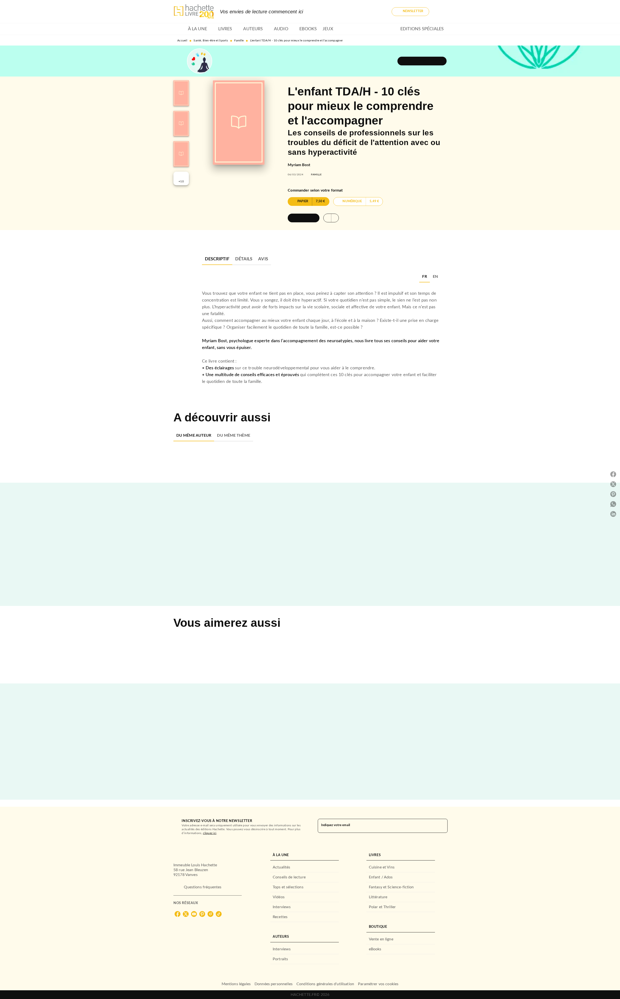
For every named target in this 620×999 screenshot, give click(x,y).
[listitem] (177, 914)
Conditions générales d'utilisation (325, 984)
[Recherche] (441, 11)
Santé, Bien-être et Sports (211, 40)
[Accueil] (193, 11)
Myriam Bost (299, 165)
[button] (410, 11)
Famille (239, 40)
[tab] (179, 29)
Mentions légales (236, 984)
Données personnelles (274, 984)
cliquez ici (209, 833)
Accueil (182, 40)
